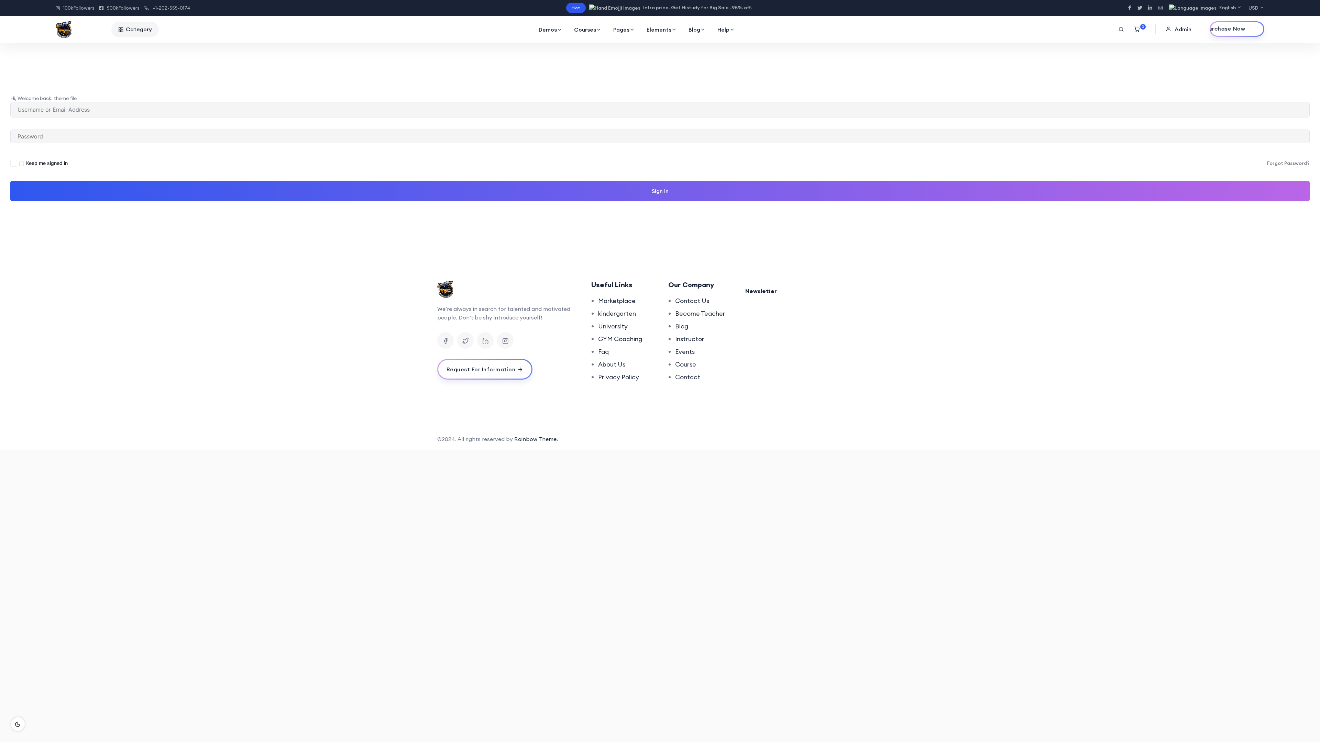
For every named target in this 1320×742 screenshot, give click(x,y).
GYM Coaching (620, 339)
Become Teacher (700, 313)
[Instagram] (505, 340)
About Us (611, 364)
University (613, 326)
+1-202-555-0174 (171, 8)
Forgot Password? (1288, 163)
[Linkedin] (485, 340)
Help (723, 29)
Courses (585, 29)
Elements (659, 29)
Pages (621, 29)
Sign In (660, 191)
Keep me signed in (47, 163)
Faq (603, 352)
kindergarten (617, 313)
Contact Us (692, 301)
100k (79, 8)
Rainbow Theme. (536, 439)
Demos (548, 29)
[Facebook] (445, 340)
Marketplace (617, 301)
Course (685, 364)
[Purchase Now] (1237, 29)
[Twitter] (465, 340)
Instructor (689, 339)
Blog (694, 29)
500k (123, 8)
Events (685, 352)
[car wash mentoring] (82, 29)
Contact (687, 377)
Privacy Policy (618, 377)
